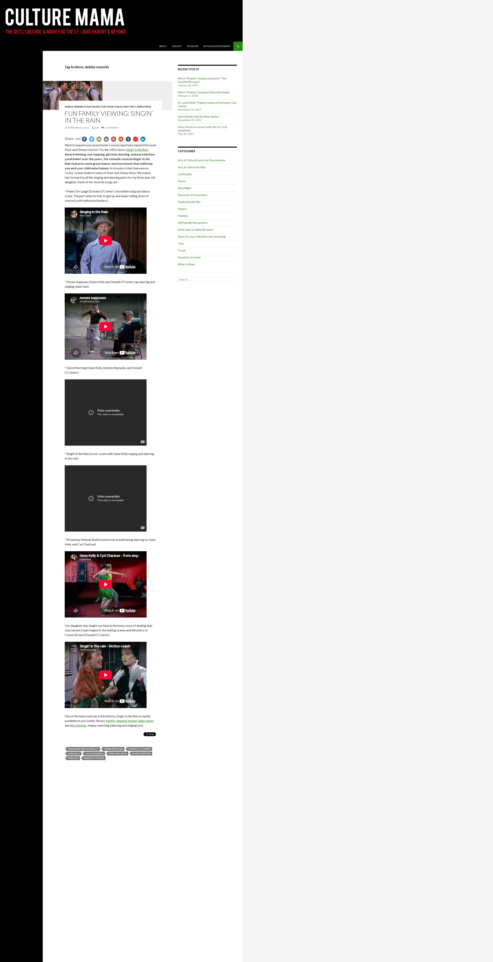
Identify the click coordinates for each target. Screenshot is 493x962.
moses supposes (141, 753)
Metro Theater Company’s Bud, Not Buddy (203, 92)
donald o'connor (139, 749)
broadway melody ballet (83, 749)
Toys (181, 243)
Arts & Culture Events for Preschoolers (201, 160)
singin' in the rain (94, 758)
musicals (73, 758)
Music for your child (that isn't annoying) (121, 106)
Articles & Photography (217, 46)
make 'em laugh (118, 753)
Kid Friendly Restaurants (193, 222)
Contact (177, 46)
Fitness (182, 208)
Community (185, 174)
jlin (96, 127)
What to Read (186, 264)
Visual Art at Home (189, 257)
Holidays (183, 215)
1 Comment (111, 127)
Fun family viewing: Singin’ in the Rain (109, 116)
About (163, 46)
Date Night (184, 188)
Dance (182, 181)
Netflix (110, 721)
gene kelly (74, 753)
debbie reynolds (113, 749)
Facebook (192, 46)
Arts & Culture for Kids (192, 167)
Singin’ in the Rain (137, 149)
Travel (181, 250)
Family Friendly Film (78, 106)
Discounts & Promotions (192, 195)
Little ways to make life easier (195, 229)
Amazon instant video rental (134, 721)
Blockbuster (78, 725)
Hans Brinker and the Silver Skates (198, 116)
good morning (94, 753)
